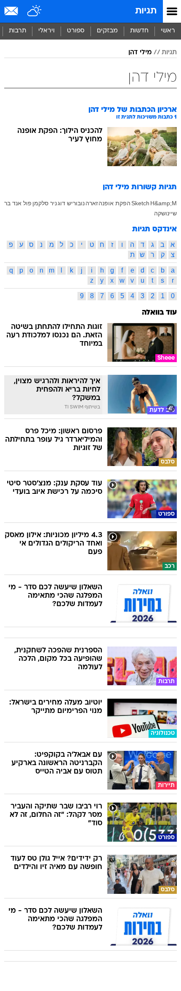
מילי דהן (140, 52)
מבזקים (107, 31)
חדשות (139, 31)
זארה (91, 203)
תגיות (146, 11)
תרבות (17, 31)
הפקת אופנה (114, 203)
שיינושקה (165, 213)
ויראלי (46, 31)
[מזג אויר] (34, 11)
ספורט (76, 31)
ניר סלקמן (44, 203)
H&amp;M (163, 203)
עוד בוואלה (159, 312)
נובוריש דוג (71, 203)
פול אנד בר (18, 203)
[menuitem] (139, 31)
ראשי (168, 31)
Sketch (140, 203)
